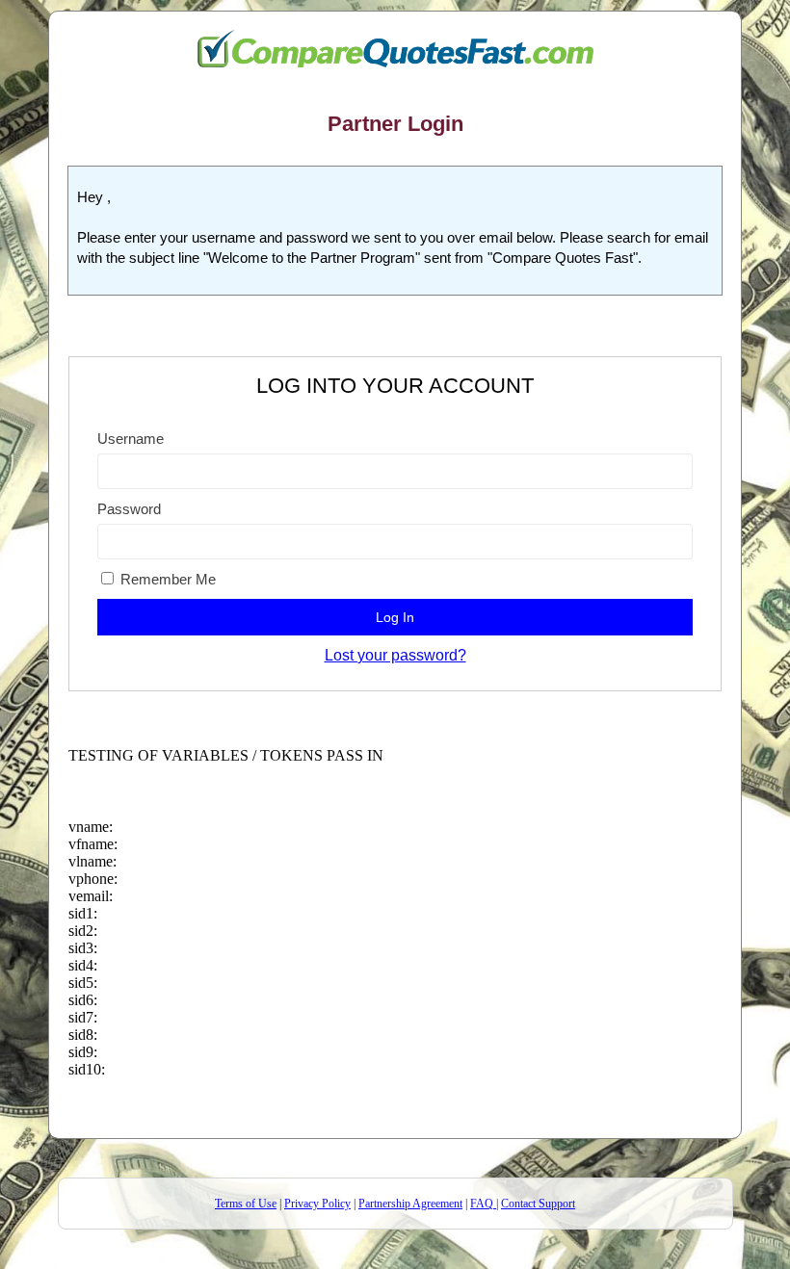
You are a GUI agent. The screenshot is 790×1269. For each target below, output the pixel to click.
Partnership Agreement (410, 1203)
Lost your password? (395, 655)
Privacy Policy (317, 1203)
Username (130, 438)
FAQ (481, 1203)
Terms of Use (245, 1203)
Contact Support (538, 1203)
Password (129, 509)
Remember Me (166, 579)
